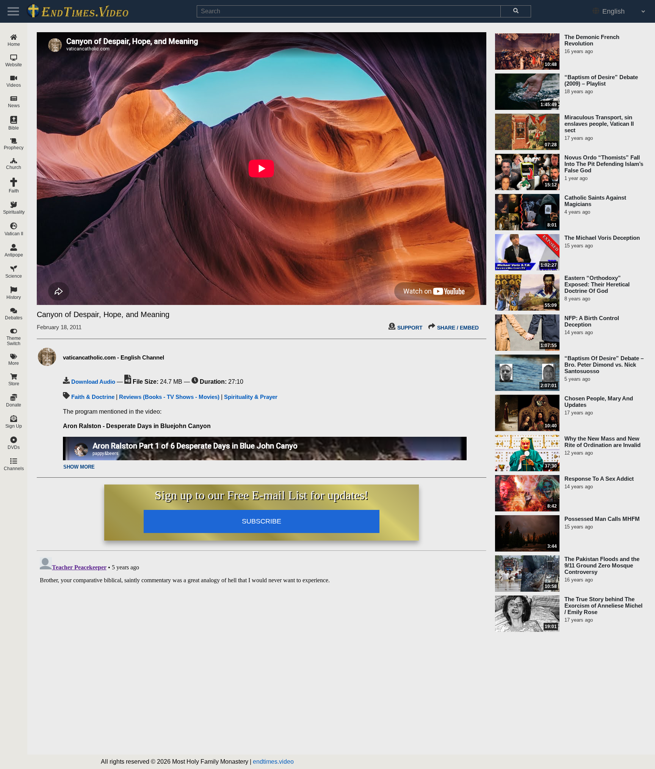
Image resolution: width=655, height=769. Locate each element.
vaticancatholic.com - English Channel (113, 357)
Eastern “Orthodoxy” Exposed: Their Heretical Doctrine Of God (597, 284)
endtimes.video (273, 761)
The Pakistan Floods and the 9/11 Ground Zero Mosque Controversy (601, 565)
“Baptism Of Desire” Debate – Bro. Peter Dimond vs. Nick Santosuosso (604, 364)
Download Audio (93, 381)
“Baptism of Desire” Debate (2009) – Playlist (601, 80)
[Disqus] (261, 649)
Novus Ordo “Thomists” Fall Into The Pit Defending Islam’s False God (603, 163)
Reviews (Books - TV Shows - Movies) (169, 397)
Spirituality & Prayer (250, 397)
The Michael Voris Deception (602, 237)
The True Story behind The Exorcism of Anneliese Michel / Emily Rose (603, 605)
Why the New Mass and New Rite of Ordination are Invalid (602, 441)
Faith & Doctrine (92, 397)
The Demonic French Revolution (591, 40)
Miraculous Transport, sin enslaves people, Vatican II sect (599, 123)
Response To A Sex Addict (599, 478)
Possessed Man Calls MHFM (602, 519)
